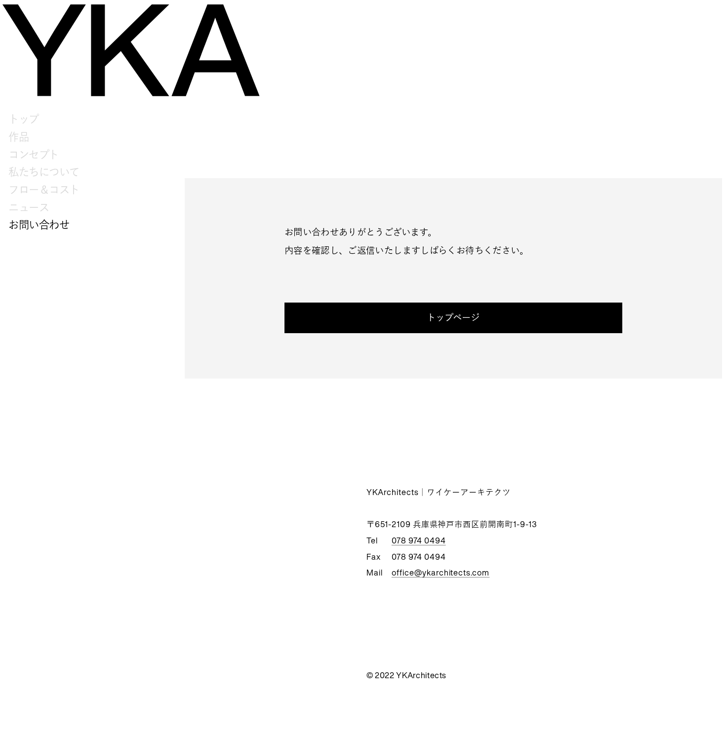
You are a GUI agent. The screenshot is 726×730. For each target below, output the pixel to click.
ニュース (28, 207)
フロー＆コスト (44, 189)
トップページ (453, 317)
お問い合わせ (38, 224)
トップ (23, 119)
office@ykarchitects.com (441, 572)
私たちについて (44, 172)
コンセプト (33, 154)
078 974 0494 (419, 540)
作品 (18, 137)
